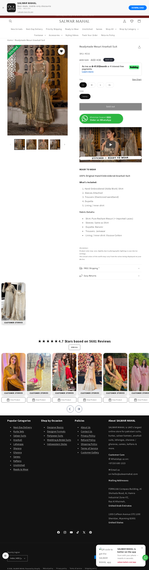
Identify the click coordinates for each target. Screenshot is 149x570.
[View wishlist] (132, 21)
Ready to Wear (20, 469)
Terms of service (76, 568)
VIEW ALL (74, 347)
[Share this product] (139, 47)
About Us (86, 427)
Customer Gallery (90, 452)
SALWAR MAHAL (19, 569)
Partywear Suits (55, 435)
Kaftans (17, 460)
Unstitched (19, 465)
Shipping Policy (89, 444)
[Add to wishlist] (61, 51)
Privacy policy (61, 568)
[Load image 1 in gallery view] (19, 144)
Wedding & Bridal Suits (59, 439)
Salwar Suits (19, 435)
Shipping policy (91, 568)
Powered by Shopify (32, 569)
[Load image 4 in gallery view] (55, 144)
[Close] (3, 8)
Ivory (87, 97)
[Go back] (5, 555)
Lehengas (18, 444)
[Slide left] (10, 144)
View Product (15, 400)
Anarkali (17, 439)
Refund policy (48, 568)
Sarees (16, 456)
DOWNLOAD (138, 8)
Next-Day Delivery (22, 427)
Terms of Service (89, 448)
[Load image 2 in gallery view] (31, 144)
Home (10, 40)
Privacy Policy (88, 435)
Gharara (17, 452)
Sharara (17, 448)
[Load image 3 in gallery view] (43, 144)
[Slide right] (64, 144)
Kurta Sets (18, 431)
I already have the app (25, 12)
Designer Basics (55, 427)
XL (111, 85)
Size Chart (136, 79)
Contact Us (86, 431)
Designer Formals (56, 431)
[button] (10, 21)
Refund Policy (88, 439)
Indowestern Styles (57, 444)
